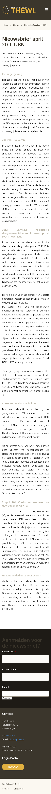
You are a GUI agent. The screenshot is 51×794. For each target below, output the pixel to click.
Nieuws (16, 25)
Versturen (7, 698)
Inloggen (13, 767)
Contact (5, 788)
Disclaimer (18, 788)
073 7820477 (11, 735)
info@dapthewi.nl (16, 739)
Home (6, 25)
